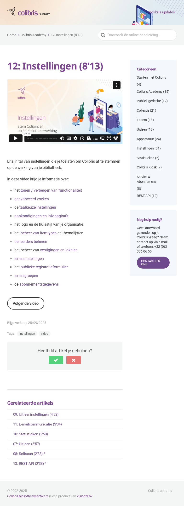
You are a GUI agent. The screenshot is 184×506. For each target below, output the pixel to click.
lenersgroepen (26, 275)
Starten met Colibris (151, 77)
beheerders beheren (30, 241)
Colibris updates (162, 12)
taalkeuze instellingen (37, 207)
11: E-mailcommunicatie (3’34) (37, 424)
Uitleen (142, 129)
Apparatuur (145, 139)
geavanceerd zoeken (31, 199)
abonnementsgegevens (39, 284)
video (44, 333)
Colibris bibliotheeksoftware (27, 496)
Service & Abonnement (146, 179)
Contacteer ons (150, 262)
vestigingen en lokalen (59, 250)
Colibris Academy (149, 91)
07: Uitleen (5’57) (26, 444)
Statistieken (145, 158)
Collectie (143, 110)
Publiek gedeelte (149, 101)
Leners (142, 120)
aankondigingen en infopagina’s (41, 216)
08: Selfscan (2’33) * (29, 454)
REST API (144, 196)
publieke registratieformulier (44, 267)
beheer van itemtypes (39, 233)
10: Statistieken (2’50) (30, 434)
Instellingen (145, 148)
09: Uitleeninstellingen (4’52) (35, 414)
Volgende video (26, 303)
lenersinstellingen (29, 258)
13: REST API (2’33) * (29, 463)
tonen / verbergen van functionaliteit (51, 190)
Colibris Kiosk (147, 167)
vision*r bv (84, 496)
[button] (56, 360)
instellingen (27, 333)
